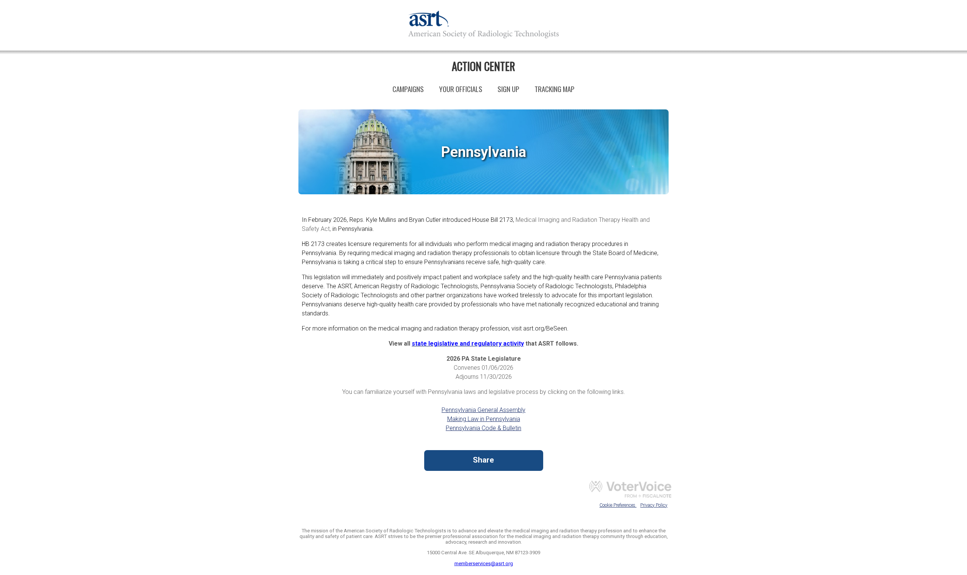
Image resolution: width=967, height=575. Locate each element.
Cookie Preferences (617, 505)
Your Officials (460, 88)
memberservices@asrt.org (483, 563)
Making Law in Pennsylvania (483, 419)
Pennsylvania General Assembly (483, 410)
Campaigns (408, 88)
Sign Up (508, 88)
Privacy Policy (653, 505)
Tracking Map (554, 88)
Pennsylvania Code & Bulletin (483, 428)
